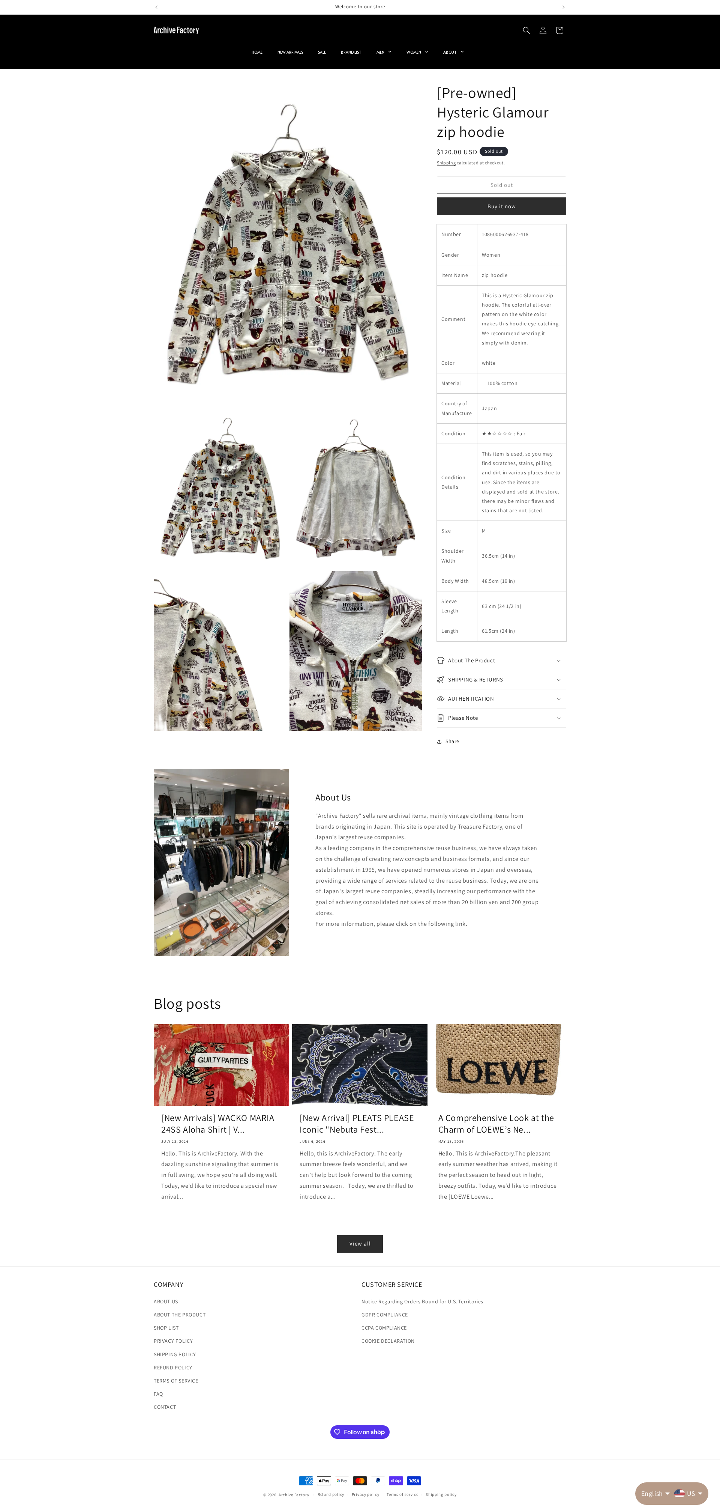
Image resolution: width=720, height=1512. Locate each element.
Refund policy (331, 1494)
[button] (526, 30)
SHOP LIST (166, 1327)
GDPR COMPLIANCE (385, 1314)
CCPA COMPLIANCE (384, 1327)
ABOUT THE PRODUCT (180, 1314)
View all (360, 1243)
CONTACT (165, 1407)
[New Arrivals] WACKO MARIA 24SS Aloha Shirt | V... (217, 1123)
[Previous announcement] (156, 7)
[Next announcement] (563, 7)
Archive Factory (294, 1494)
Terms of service (402, 1494)
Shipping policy (441, 1494)
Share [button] (452, 741)
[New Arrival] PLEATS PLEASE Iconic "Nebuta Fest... (357, 1123)
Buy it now (502, 206)
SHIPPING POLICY (175, 1354)
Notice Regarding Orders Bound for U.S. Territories (422, 1301)
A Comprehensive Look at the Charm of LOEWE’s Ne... (496, 1123)
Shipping (446, 162)
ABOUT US (166, 1301)
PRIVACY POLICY (173, 1340)
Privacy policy (366, 1494)
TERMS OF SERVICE (176, 1380)
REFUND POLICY (173, 1367)
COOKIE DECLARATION (388, 1340)
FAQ (158, 1393)
